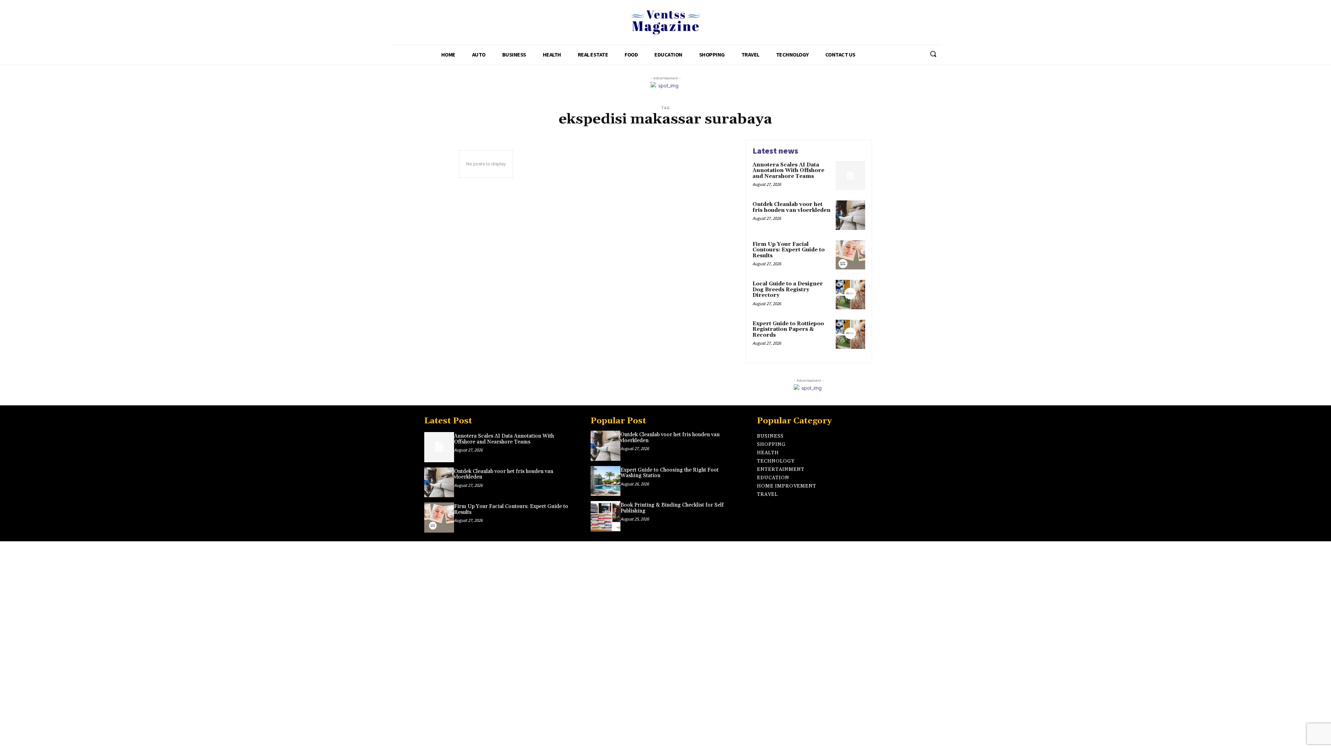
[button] (933, 53)
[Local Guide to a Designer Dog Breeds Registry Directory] (850, 294)
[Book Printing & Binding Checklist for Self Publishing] (605, 516)
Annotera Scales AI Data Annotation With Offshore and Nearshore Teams (788, 171)
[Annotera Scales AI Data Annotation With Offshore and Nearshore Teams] (850, 175)
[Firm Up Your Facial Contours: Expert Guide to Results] (850, 255)
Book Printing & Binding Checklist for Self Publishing (672, 508)
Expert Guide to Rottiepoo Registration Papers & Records (788, 329)
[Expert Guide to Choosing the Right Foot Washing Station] (605, 481)
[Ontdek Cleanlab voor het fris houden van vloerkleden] (850, 215)
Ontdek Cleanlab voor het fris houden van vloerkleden (791, 207)
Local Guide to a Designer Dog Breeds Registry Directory (788, 290)
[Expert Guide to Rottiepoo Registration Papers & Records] (850, 334)
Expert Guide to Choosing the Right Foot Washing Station (669, 473)
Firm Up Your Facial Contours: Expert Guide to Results (789, 250)
